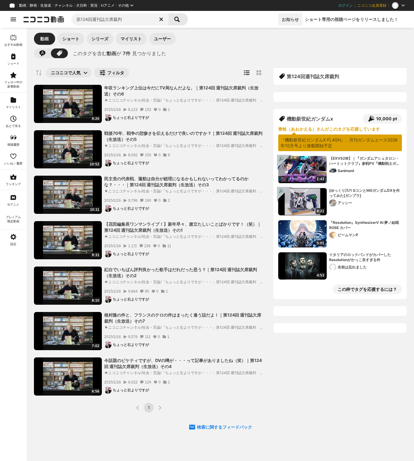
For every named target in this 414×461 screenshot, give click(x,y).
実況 (94, 5)
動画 (22, 5)
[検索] (178, 19)
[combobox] (120, 19)
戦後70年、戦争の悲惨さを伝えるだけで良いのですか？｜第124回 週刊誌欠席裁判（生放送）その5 (183, 136)
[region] (13, 244)
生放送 (45, 5)
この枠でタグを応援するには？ (367, 289)
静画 (33, 5)
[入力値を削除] (161, 19)
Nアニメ (108, 5)
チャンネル (64, 5)
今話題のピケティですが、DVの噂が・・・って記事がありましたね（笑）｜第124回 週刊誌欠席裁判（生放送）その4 (183, 363)
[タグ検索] (59, 53)
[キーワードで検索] (42, 53)
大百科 (81, 5)
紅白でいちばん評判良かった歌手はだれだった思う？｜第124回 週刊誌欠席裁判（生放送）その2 (180, 272)
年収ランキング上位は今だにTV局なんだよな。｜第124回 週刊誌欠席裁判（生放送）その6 (181, 90)
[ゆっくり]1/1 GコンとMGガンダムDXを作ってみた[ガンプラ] (364, 193)
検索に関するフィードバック (224, 426)
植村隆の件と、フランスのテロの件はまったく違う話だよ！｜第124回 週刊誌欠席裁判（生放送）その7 (182, 317)
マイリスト (131, 38)
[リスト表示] (247, 73)
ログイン (345, 5)
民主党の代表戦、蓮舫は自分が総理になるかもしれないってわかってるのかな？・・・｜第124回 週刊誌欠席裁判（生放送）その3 (176, 181)
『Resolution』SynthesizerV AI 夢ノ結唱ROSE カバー (364, 225)
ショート (70, 38)
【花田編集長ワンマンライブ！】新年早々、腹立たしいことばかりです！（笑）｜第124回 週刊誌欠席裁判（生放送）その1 (182, 227)
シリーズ (100, 38)
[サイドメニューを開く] (13, 19)
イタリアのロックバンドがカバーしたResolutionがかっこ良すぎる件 (360, 257)
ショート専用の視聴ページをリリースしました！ (351, 19)
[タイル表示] (259, 73)
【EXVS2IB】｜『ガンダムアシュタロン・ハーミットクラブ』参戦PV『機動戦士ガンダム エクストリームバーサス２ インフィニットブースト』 (364, 161)
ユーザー (162, 38)
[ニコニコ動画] (43, 19)
